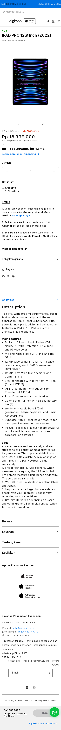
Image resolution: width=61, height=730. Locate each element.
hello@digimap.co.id (23, 628)
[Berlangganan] (48, 673)
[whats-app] (54, 712)
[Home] (15, 21)
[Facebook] (3, 276)
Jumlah (6, 162)
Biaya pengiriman (9, 140)
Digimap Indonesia (23, 701)
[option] (30, 81)
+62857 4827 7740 (28, 632)
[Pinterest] (13, 276)
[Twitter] (8, 276)
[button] (2, 21)
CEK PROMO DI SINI (14, 4)
